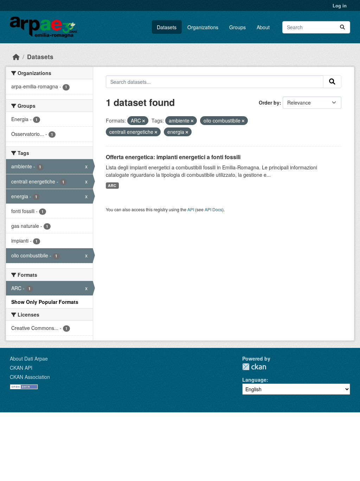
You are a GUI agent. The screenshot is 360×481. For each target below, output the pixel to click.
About (263, 27)
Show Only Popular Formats (44, 301)
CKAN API (21, 367)
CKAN (254, 366)
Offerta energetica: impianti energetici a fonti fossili (173, 157)
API (190, 209)
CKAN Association (30, 376)
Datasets (166, 27)
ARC (112, 185)
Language (254, 379)
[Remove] (143, 121)
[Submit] (342, 27)
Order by (269, 102)
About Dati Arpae (29, 358)
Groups (237, 27)
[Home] (16, 56)
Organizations (202, 27)
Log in (340, 5)
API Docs (213, 209)
